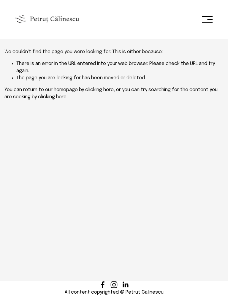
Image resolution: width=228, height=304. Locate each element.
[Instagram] (114, 284)
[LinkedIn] (125, 284)
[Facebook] (102, 284)
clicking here (99, 89)
